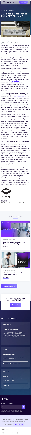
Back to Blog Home (9, 286)
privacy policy (19, 411)
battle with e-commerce (19, 97)
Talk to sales (23, 2)
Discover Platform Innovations (11, 363)
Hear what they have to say (10, 342)
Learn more (6, 385)
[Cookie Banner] (15, 425)
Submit (23, 407)
